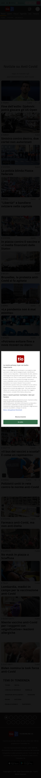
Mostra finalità (20, 416)
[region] (20, 389)
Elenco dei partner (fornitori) (12, 410)
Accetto (20, 422)
